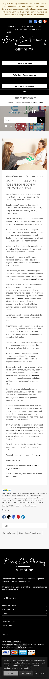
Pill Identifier (29, 26)
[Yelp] (45, 21)
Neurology (36, 455)
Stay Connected (8, 610)
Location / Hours (20, 29)
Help (19, 26)
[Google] (35, 21)
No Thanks (26, 673)
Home (10, 102)
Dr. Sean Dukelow (22, 298)
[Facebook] (30, 21)
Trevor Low (19, 430)
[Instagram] (40, 21)
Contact (5, 613)
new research (31, 279)
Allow (10, 673)
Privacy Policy (7, 625)
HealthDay (18, 506)
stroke (15, 221)
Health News (14, 126)
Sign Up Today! (35, 29)
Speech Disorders (9, 533)
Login (9, 32)
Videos (29, 126)
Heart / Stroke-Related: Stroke (30, 533)
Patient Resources (23, 102)
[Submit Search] (41, 120)
